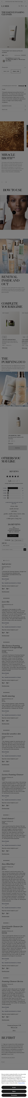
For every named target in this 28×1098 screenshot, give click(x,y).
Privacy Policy (21, 1083)
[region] (14, 1084)
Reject (14, 1091)
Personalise (14, 1095)
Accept (14, 1087)
